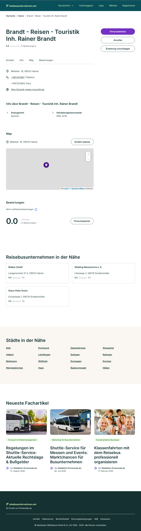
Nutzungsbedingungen (81, 519)
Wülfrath (43, 361)
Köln (8, 348)
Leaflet (66, 188)
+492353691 (18, 77)
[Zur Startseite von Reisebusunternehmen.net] (21, 5)
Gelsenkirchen (78, 348)
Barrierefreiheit (62, 519)
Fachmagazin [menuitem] (86, 5)
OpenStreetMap (77, 188)
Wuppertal (108, 348)
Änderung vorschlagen (118, 48)
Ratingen (107, 354)
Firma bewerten (82, 221)
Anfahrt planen (82, 141)
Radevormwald (78, 367)
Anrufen (118, 40)
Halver (21, 16)
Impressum (105, 519)
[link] (37, 273)
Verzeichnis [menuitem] (64, 5)
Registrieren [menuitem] (129, 5)
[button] (46, 165)
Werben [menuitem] (113, 5)
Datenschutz (48, 519)
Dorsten (107, 361)
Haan (41, 367)
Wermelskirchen (14, 367)
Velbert (10, 354)
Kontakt (36, 519)
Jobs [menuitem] (101, 5)
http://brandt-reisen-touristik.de (27, 89)
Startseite (10, 16)
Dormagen (76, 361)
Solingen (75, 354)
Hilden (106, 367)
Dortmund (43, 348)
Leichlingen (44, 354)
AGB (96, 519)
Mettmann (11, 361)
